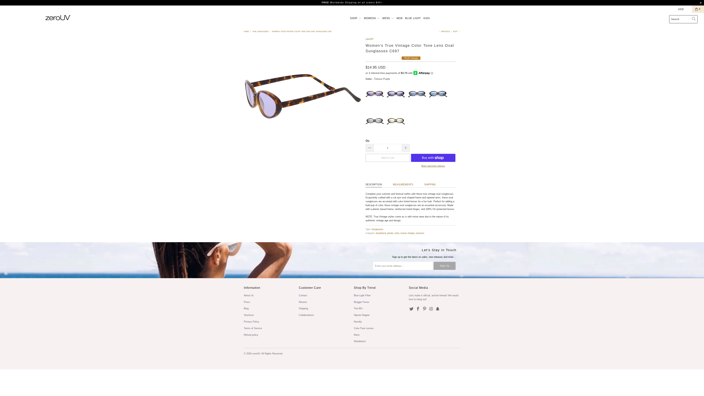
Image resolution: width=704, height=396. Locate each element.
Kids (426, 18)
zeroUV (369, 39)
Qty (367, 140)
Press (247, 302)
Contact (303, 295)
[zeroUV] (58, 17)
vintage (411, 233)
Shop (354, 18)
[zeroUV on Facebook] (418, 309)
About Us (249, 295)
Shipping (430, 184)
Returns (303, 302)
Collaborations (306, 315)
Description (374, 184)
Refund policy (251, 334)
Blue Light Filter (362, 295)
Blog (246, 308)
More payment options (433, 166)
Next (455, 31)
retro (397, 233)
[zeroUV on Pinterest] (424, 309)
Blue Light (413, 18)
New (400, 18)
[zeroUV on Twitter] (411, 309)
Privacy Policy (251, 321)
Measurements (403, 184)
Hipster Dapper (362, 315)
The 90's (358, 308)
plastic (390, 233)
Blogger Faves (361, 302)
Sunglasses (377, 229)
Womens (370, 18)
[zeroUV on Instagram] (431, 309)
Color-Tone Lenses (364, 328)
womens (420, 233)
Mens (386, 18)
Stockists (249, 315)
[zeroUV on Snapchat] (438, 309)
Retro (357, 334)
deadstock (381, 233)
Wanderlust (360, 341)
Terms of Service (253, 328)
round (403, 233)
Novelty (358, 321)
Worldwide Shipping (339, 2)
